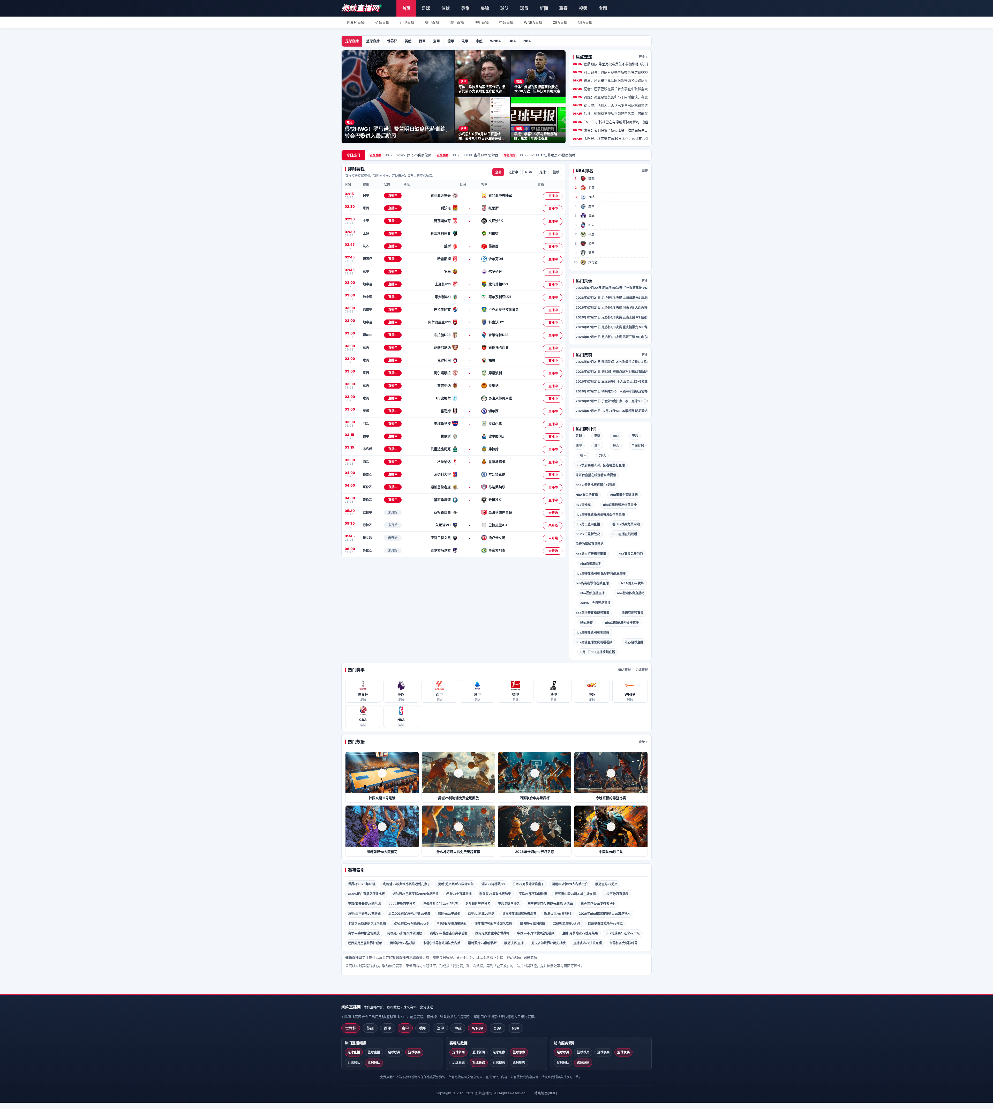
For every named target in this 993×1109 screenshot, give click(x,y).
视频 (583, 8)
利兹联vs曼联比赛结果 (495, 894)
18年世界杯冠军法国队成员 (493, 923)
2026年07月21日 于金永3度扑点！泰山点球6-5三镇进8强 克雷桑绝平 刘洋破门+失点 (612, 401)
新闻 (544, 8)
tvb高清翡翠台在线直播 (592, 583)
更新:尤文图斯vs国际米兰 (456, 884)
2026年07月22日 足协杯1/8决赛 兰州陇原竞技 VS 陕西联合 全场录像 (612, 288)
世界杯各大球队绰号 (623, 943)
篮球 (445, 8)
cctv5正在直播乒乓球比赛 (366, 894)
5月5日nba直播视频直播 (597, 652)
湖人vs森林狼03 (493, 884)
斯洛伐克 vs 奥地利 (557, 914)
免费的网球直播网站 (590, 544)
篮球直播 (373, 41)
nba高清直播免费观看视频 (594, 642)
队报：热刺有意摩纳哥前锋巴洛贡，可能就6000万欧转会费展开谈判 (610, 113)
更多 (645, 281)
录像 (465, 8)
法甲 (465, 41)
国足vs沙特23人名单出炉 (570, 884)
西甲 (422, 41)
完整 (645, 171)
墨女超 (367, 538)
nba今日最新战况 (588, 534)
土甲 (366, 221)
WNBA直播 (533, 22)
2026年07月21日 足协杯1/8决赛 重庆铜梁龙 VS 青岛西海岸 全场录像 (612, 327)
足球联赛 (394, 1052)
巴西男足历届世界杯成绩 (365, 943)
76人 (602, 455)
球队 (504, 8)
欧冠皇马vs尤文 (606, 884)
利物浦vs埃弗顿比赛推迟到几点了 (406, 884)
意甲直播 (432, 22)
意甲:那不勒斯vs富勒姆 (364, 914)
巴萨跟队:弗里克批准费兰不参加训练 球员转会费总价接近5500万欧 (610, 64)
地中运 (367, 284)
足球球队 (354, 1063)
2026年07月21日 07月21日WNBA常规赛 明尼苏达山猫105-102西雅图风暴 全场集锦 (612, 411)
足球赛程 (641, 670)
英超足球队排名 (509, 904)
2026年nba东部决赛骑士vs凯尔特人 (604, 914)
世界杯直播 (356, 22)
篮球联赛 (414, 1052)
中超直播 (506, 22)
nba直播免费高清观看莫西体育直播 (600, 514)
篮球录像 (519, 1052)
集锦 (485, 8)
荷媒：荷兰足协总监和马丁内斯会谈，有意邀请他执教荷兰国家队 (610, 97)
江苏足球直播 (634, 642)
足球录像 (499, 1052)
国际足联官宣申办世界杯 (492, 933)
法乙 (366, 246)
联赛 (563, 8)
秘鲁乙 (367, 474)
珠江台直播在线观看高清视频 (596, 475)
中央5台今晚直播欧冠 (452, 923)
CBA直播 (560, 22)
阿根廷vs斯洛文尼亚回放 (404, 933)
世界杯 (392, 41)
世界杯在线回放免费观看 (519, 914)
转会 (616, 446)
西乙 (366, 462)
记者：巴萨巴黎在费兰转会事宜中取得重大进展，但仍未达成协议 (610, 89)
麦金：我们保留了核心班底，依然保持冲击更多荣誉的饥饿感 (610, 130)
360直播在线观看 (624, 534)
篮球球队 (374, 1063)
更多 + (643, 57)
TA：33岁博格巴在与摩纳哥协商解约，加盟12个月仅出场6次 (610, 122)
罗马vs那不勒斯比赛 (533, 894)
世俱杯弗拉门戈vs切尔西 (440, 904)
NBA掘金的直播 (587, 495)
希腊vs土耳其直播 (459, 894)
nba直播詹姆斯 (590, 563)
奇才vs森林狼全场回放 (364, 933)
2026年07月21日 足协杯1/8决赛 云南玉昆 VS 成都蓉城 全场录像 (612, 317)
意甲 (436, 41)
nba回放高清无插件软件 (622, 622)
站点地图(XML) (545, 1093)
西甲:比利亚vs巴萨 (481, 914)
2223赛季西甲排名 (401, 904)
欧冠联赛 (586, 622)
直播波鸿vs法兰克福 (587, 943)
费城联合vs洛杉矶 (402, 943)
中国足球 (637, 446)
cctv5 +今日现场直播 (595, 603)
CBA (512, 41)
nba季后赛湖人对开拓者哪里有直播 (600, 465)
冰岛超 (367, 449)
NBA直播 (585, 22)
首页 (406, 8)
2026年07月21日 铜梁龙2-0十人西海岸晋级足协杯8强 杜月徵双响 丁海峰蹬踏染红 (612, 391)
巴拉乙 (367, 525)
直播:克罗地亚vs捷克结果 (580, 933)
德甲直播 (456, 22)
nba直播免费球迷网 (624, 495)
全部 (498, 172)
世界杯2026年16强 (361, 884)
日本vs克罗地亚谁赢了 (528, 884)
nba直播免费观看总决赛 (592, 632)
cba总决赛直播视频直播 (592, 613)
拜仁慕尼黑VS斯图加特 (539, 155)
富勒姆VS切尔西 (467, 155)
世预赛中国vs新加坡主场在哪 (575, 894)
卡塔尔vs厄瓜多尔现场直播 (367, 923)
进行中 (513, 172)
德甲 (450, 41)
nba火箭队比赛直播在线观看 (595, 485)
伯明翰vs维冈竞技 (532, 923)
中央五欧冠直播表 (616, 894)
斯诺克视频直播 (632, 613)
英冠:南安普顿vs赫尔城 (364, 904)
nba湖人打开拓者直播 (591, 554)
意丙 (366, 208)
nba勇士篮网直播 (588, 524)
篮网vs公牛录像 (449, 914)
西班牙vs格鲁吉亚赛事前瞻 (449, 933)
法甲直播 (481, 22)
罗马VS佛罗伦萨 (400, 155)
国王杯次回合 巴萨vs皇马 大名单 (550, 904)
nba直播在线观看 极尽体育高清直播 (601, 573)
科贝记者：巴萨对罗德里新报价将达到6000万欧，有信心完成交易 (610, 72)
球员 (524, 8)
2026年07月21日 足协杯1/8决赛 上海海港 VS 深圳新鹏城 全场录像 (612, 298)
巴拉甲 (367, 309)
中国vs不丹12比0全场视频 (535, 933)
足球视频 (499, 1063)
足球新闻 (458, 1052)
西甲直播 (407, 22)
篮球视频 (519, 1063)
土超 (366, 233)
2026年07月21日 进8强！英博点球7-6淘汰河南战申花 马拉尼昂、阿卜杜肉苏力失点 (612, 372)
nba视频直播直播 (592, 593)
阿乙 (366, 424)
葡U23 (367, 335)
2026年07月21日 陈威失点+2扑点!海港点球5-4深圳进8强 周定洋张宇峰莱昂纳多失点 (612, 362)
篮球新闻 (478, 1052)
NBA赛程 (624, 670)
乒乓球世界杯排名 (477, 904)
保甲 (366, 195)
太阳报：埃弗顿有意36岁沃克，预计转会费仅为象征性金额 (610, 138)
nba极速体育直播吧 (630, 593)
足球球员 (563, 1052)
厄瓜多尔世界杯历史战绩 (548, 943)
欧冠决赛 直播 (514, 943)
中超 (479, 41)
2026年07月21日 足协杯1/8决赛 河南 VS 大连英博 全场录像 (612, 307)
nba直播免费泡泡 (631, 554)
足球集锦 (458, 1063)
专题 (603, 8)
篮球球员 (583, 1052)
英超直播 (382, 22)
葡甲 (366, 436)
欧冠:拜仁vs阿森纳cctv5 (411, 923)
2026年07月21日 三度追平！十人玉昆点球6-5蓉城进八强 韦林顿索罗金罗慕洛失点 (612, 381)
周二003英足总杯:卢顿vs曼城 (409, 914)
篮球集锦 (478, 1063)
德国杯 (367, 259)
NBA (527, 41)
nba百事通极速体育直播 (620, 505)
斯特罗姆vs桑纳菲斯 (482, 943)
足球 (426, 8)
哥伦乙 (367, 487)
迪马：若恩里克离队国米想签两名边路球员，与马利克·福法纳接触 (610, 80)
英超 (408, 41)
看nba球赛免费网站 (626, 524)
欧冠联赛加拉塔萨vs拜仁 (605, 923)
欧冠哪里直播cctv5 (566, 923)
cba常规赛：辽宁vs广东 (623, 933)
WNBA (495, 41)
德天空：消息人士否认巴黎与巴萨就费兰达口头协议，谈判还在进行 (610, 105)
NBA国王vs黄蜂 (632, 583)
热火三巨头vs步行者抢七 (598, 904)
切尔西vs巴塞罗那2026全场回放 (416, 894)
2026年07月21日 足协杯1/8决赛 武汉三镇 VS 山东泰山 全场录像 (612, 337)
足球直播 (352, 41)
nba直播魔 (583, 505)
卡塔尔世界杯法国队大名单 (441, 943)
